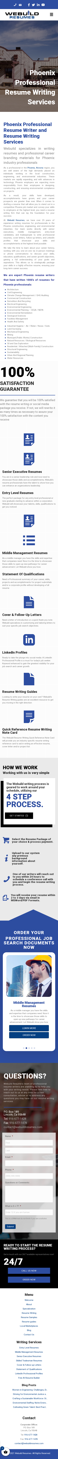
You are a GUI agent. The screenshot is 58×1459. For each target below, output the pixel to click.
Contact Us (29, 1334)
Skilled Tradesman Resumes (29, 1360)
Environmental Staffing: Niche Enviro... (30, 1403)
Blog (29, 1330)
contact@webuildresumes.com (23, 1127)
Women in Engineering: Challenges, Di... (30, 1390)
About (29, 1304)
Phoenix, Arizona (35, 168)
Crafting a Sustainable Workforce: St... (30, 1398)
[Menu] (51, 14)
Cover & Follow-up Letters (29, 1365)
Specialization (29, 1308)
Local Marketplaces (29, 1326)
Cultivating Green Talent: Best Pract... (30, 1407)
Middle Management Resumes (29, 1352)
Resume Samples (29, 1317)
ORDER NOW (29, 1038)
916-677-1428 (17, 1118)
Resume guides (29, 1321)
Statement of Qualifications (29, 1369)
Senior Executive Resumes (29, 1356)
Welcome (29, 1300)
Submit (10, 1226)
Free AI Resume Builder (29, 1378)
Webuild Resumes (16, 220)
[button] (23, 1048)
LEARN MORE (29, 1031)
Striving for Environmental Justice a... (30, 1394)
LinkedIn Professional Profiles (29, 1373)
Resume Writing (29, 1313)
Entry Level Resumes (29, 1347)
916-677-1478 (18, 1123)
